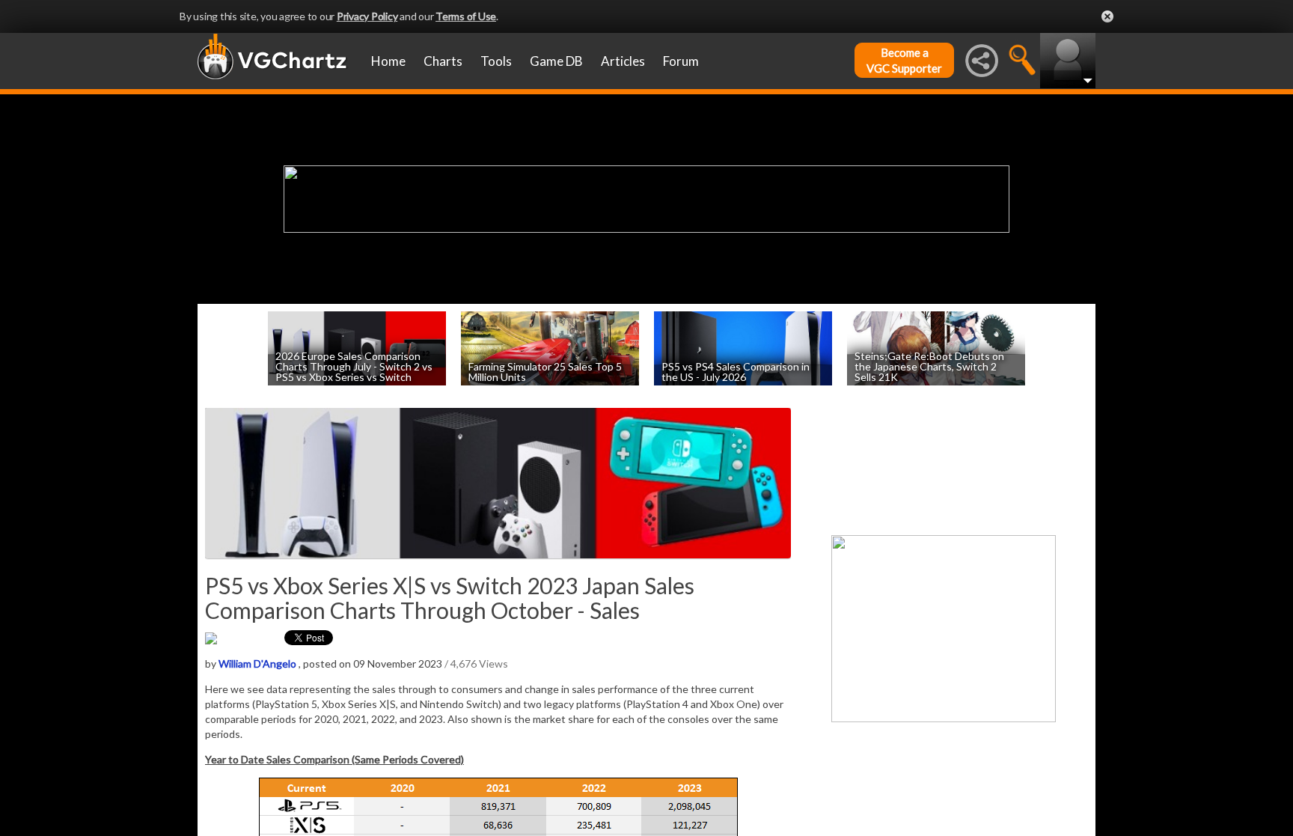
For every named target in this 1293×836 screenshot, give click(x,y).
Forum (681, 61)
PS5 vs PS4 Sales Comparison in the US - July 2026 (735, 370)
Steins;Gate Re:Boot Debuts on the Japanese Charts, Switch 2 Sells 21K (929, 365)
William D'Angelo (257, 663)
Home (388, 61)
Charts (443, 61)
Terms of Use (465, 16)
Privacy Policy (367, 16)
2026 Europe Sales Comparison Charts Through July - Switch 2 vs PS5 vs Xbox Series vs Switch (353, 365)
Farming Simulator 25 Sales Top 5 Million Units (545, 370)
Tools (496, 61)
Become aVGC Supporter (904, 60)
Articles (623, 61)
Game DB (556, 61)
